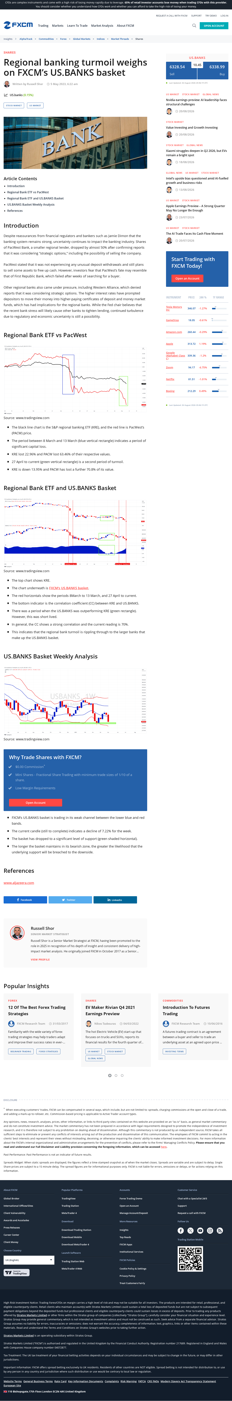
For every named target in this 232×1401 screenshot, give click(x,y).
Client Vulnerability (14, 1213)
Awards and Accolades (16, 1220)
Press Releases (12, 1227)
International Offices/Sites (18, 1205)
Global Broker (11, 1198)
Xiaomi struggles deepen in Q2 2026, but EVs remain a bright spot (196, 153)
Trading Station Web (73, 1261)
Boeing (170, 391)
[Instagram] (210, 1231)
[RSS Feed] (220, 1231)
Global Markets (81, 39)
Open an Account (187, 278)
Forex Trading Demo (131, 1198)
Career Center (11, 1234)
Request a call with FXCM (171, 15)
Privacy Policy (127, 1275)
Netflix (170, 379)
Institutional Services (131, 1251)
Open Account (214, 25)
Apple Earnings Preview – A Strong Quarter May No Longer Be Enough (195, 208)
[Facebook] (181, 1231)
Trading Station (70, 1205)
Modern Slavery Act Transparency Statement (188, 1381)
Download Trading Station (76, 1230)
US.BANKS (197, 58)
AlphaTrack (26, 39)
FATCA (142, 1381)
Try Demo (211, 15)
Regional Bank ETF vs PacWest (28, 192)
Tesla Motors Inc (174, 308)
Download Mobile (72, 1237)
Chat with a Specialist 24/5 (192, 1198)
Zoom (169, 367)
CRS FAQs (153, 1381)
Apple (169, 343)
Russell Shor (35, 84)
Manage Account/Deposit (134, 1213)
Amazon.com (174, 332)
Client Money (11, 1242)
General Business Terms (38, 1381)
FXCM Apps (126, 1244)
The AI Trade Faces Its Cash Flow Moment (194, 234)
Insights (8, 39)
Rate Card (60, 1381)
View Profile (40, 959)
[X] (190, 1231)
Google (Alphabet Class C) (175, 355)
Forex (63, 39)
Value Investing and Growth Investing (192, 128)
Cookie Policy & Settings (133, 1268)
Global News (211, 94)
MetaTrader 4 (69, 1213)
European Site (12, 1385)
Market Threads (120, 39)
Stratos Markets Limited (32, 1315)
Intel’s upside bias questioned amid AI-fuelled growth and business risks (197, 180)
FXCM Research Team (31, 1023)
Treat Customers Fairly (132, 1283)
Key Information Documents (85, 1381)
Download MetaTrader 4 (75, 1244)
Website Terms (13, 1381)
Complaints (112, 1381)
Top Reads (125, 1237)
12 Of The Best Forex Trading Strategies (36, 1010)
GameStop (172, 320)
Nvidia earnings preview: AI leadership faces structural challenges (196, 102)
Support (196, 15)
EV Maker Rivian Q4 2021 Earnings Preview (110, 1010)
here (164, 1147)
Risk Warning (129, 1381)
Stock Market (14, 105)
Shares (139, 39)
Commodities (46, 39)
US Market (35, 105)
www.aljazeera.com (19, 883)
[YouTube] (200, 1231)
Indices (101, 39)
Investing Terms (174, 1051)
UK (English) (12, 1260)
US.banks (16, 95)
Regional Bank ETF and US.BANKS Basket (35, 198)
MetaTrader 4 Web (72, 1268)
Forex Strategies (48, 1051)
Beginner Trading (21, 1051)
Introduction (16, 186)
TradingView (69, 1198)
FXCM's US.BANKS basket (68, 588)
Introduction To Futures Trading (186, 1010)
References (15, 211)
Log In (224, 15)
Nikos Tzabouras (105, 1023)
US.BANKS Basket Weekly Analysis (31, 205)
